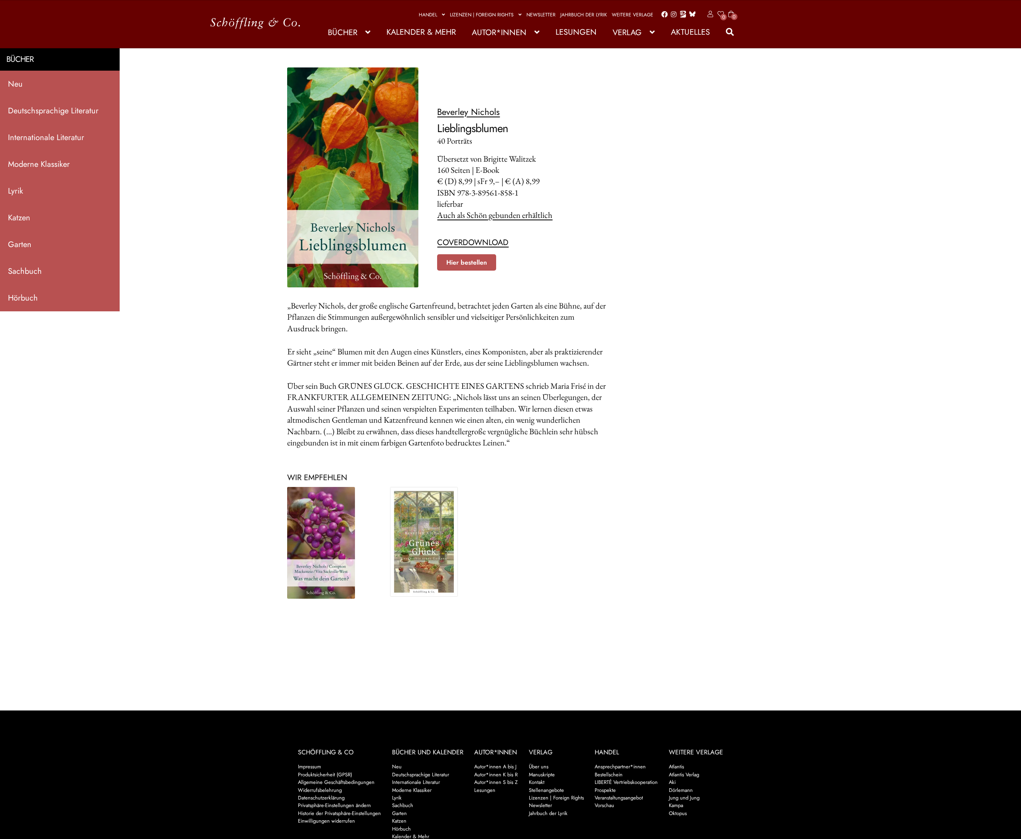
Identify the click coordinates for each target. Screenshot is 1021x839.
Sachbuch (25, 271)
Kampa (676, 805)
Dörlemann (681, 790)
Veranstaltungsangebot (619, 797)
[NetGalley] (681, 15)
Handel (428, 14)
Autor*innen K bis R (496, 774)
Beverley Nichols (468, 111)
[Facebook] (663, 14)
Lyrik (15, 191)
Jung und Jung (684, 797)
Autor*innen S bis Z (496, 782)
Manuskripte (542, 774)
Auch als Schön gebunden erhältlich (494, 215)
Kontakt (536, 782)
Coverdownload (473, 242)
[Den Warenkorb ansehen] (731, 9)
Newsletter (541, 14)
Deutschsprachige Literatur (53, 111)
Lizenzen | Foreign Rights (482, 14)
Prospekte (605, 790)
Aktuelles (690, 32)
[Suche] (726, 32)
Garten (20, 244)
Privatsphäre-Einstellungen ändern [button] (334, 805)
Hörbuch (23, 298)
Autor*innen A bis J (495, 766)
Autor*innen (499, 32)
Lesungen (576, 32)
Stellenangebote (546, 790)
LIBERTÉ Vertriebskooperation (626, 782)
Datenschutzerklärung (321, 797)
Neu (15, 84)
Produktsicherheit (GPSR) (325, 774)
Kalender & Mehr (421, 32)
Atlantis (676, 766)
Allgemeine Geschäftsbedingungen (336, 782)
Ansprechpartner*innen (620, 766)
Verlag (627, 32)
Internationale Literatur (46, 137)
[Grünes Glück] (434, 542)
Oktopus (678, 813)
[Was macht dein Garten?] (331, 543)
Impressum (309, 766)
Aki (672, 782)
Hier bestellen (466, 262)
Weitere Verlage (632, 14)
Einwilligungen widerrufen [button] (326, 821)
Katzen (19, 218)
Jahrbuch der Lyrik (583, 14)
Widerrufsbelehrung (320, 790)
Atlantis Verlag (684, 774)
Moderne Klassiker (39, 164)
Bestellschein (609, 774)
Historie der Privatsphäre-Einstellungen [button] (339, 813)
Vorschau (604, 805)
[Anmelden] (709, 14)
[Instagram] (672, 14)
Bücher (342, 32)
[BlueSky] (691, 14)
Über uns (538, 766)
